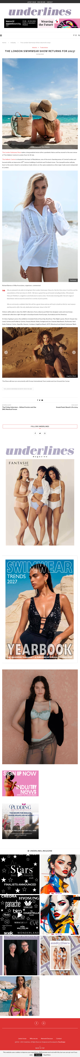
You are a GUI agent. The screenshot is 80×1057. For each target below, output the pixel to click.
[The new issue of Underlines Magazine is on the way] (60, 957)
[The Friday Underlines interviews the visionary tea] (19, 957)
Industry (13, 42)
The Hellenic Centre (8, 159)
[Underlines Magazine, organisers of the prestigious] (19, 917)
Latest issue (31, 2)
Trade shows (44, 47)
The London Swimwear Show (11, 152)
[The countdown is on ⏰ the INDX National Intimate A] (19, 998)
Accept (38, 1055)
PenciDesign (61, 1044)
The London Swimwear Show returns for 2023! (18, 391)
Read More (47, 1055)
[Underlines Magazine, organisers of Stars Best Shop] (19, 876)
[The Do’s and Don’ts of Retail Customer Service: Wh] (60, 917)
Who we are (41, 2)
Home (4, 42)
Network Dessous (47, 1041)
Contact (50, 2)
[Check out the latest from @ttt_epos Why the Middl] (60, 876)
